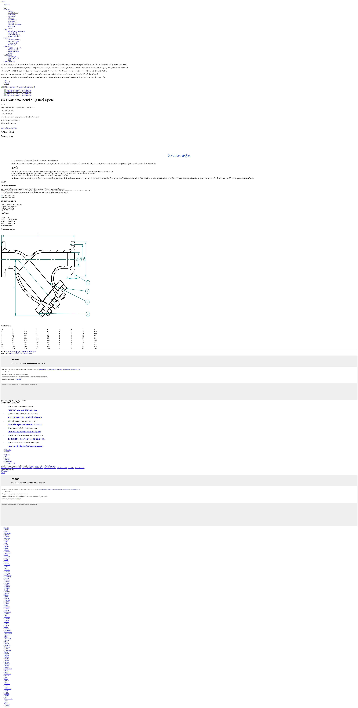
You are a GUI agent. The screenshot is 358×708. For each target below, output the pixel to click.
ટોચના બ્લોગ (39, 466)
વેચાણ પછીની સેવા (13, 58)
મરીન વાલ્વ (4, 468)
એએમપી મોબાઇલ (49, 466)
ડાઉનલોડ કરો (12, 56)
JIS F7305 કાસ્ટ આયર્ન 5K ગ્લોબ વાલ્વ (22, 410)
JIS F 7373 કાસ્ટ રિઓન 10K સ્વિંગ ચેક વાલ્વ (24, 432)
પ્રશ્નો (9, 60)
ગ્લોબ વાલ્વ (11, 16)
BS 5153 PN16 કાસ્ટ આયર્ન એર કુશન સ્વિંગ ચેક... (26, 439)
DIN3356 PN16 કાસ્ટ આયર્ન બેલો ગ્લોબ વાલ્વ (25, 417)
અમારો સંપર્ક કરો (9, 61)
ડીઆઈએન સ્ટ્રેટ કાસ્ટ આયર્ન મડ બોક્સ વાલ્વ (25, 425)
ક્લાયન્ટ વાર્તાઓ (13, 50)
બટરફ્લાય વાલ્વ (13, 13)
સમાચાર (6, 46)
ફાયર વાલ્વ (11, 21)
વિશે (5, 29)
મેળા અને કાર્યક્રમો (14, 34)
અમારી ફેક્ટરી (12, 33)
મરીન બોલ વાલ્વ (27, 468)
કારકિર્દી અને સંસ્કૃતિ (14, 36)
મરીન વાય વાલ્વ (79, 468)
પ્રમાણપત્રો (12, 45)
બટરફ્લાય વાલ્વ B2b (14, 468)
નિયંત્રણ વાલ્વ (12, 23)
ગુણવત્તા (6, 38)
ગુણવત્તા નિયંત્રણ (13, 41)
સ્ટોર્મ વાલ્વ (11, 26)
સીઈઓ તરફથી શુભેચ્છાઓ (16, 31)
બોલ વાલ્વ (11, 18)
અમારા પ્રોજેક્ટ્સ (13, 51)
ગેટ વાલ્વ (11, 11)
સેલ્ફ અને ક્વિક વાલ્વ (14, 24)
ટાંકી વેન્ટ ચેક (12, 19)
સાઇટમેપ (31, 466)
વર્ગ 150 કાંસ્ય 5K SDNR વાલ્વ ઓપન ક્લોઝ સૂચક (20, 351)
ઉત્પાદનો (7, 9)
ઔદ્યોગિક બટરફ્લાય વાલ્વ (65, 468)
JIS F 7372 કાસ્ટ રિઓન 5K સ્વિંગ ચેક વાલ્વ (19, 353)
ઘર (5, 8)
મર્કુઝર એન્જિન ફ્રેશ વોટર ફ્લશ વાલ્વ (44, 468)
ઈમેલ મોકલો (4, 471)
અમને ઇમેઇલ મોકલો (7, 128)
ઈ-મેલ (15, 128)
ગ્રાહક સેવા (8, 55)
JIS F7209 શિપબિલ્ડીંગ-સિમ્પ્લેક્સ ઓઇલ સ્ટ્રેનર (25, 446)
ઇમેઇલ (3, 473)
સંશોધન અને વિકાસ (14, 39)
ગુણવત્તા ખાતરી (12, 43)
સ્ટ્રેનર (10, 28)
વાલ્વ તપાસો (12, 14)
